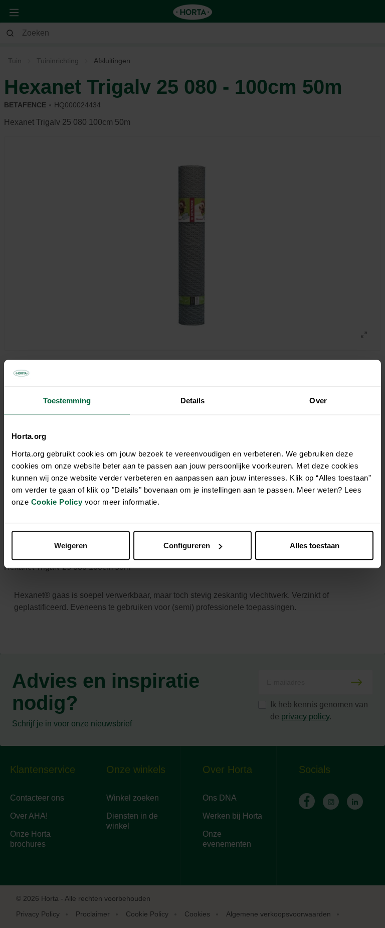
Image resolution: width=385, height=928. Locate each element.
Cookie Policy (57, 502)
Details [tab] (192, 400)
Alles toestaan (314, 545)
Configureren (186, 545)
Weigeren (70, 545)
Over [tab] (317, 400)
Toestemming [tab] (67, 400)
